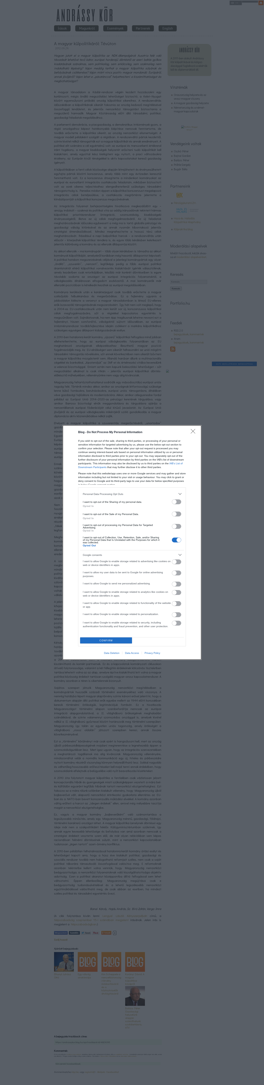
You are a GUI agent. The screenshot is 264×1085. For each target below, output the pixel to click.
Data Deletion (111, 653)
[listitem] (132, 494)
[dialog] (132, 542)
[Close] (194, 432)
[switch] (176, 501)
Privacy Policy (152, 653)
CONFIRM (106, 640)
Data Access (132, 653)
